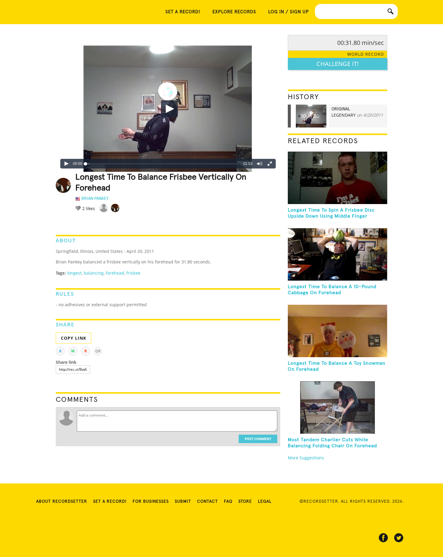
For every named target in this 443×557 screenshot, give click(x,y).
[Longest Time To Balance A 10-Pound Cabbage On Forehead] (337, 254)
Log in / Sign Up (288, 12)
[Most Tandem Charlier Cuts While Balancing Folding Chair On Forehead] (337, 407)
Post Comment (258, 438)
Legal (265, 501)
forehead (115, 273)
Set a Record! (110, 501)
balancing (94, 273)
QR (98, 351)
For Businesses (151, 501)
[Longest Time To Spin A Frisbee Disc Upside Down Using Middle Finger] (337, 178)
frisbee (133, 273)
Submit (183, 501)
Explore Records (234, 12)
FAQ (228, 501)
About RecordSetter (61, 501)
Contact (207, 501)
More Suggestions (306, 458)
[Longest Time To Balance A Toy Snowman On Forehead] (337, 331)
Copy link (73, 338)
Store (245, 501)
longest (74, 273)
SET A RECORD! (182, 12)
